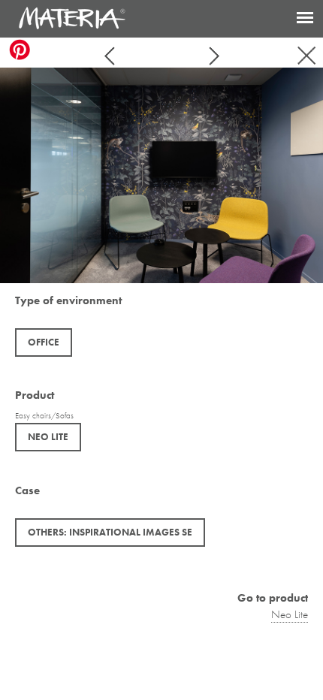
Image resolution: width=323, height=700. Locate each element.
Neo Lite (48, 436)
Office (43, 342)
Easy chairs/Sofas (44, 415)
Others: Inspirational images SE (110, 532)
